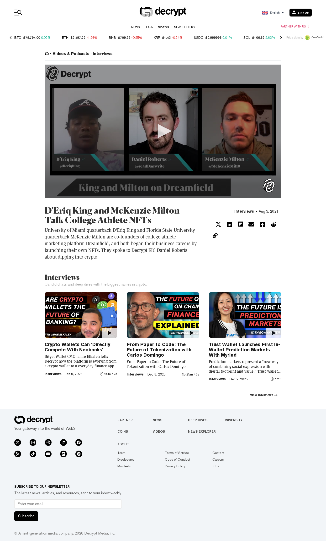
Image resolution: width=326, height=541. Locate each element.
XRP (157, 37)
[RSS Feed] (17, 454)
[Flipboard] (63, 454)
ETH (65, 37)
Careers (218, 459)
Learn (149, 27)
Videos (163, 27)
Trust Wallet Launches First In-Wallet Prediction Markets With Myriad (244, 350)
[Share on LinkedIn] (229, 224)
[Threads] (48, 442)
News (135, 27)
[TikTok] (33, 454)
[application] (163, 131)
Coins (122, 431)
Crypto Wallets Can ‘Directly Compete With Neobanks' (77, 347)
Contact (218, 453)
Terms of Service (177, 453)
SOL (246, 37)
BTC (17, 37)
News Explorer (202, 431)
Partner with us (293, 26)
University (232, 420)
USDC (198, 37)
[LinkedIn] (63, 442)
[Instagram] (33, 442)
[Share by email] (251, 224)
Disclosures (125, 459)
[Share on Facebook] (262, 224)
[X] (17, 442)
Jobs (215, 466)
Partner (125, 420)
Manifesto (124, 466)
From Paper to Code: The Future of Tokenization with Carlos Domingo (159, 350)
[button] (163, 131)
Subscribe (26, 516)
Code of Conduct (177, 459)
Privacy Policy (175, 466)
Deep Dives (197, 420)
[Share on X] (218, 224)
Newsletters (184, 27)
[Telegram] (78, 454)
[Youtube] (48, 454)
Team (121, 453)
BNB (112, 37)
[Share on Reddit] (273, 224)
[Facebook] (78, 442)
